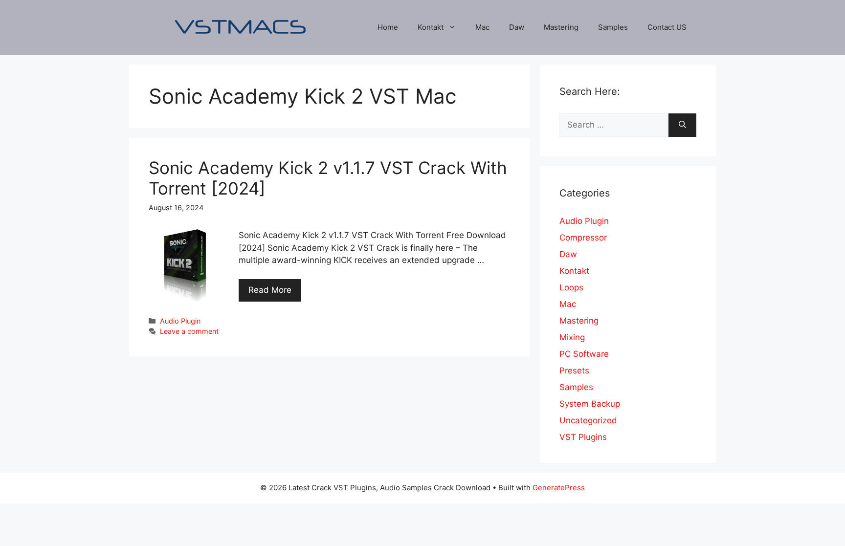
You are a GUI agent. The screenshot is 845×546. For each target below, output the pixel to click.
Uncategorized (588, 420)
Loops (571, 287)
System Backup (589, 404)
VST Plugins (583, 437)
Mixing (572, 337)
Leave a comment (189, 331)
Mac (482, 27)
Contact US (667, 27)
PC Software (584, 354)
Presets (574, 370)
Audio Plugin (180, 321)
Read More (269, 290)
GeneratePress (559, 487)
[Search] (682, 125)
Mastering (561, 27)
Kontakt (431, 27)
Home (388, 27)
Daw (516, 27)
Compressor (583, 237)
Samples (613, 27)
